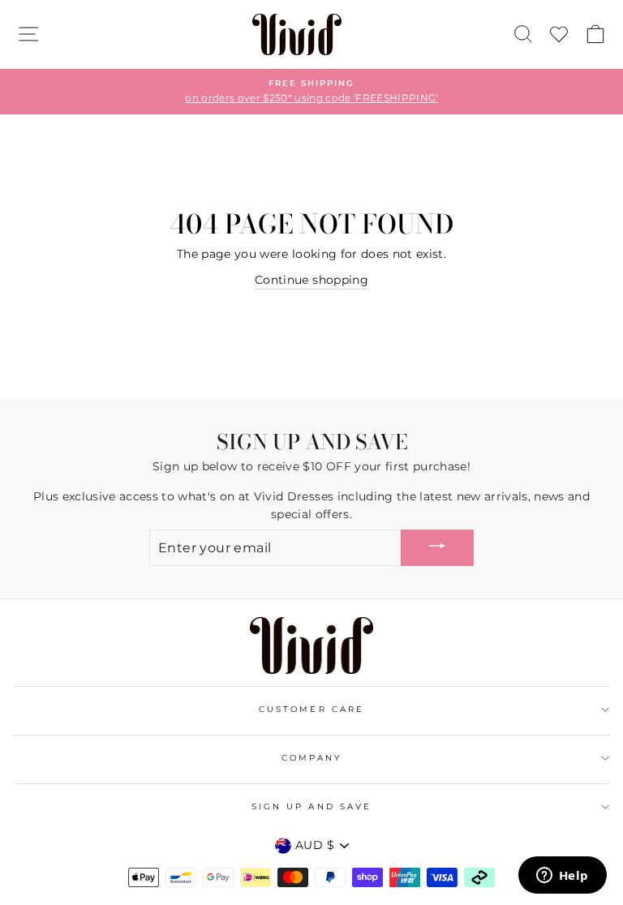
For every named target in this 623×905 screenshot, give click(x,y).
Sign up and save (311, 806)
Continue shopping (311, 279)
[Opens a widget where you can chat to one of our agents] (562, 876)
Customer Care (311, 709)
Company (311, 758)
